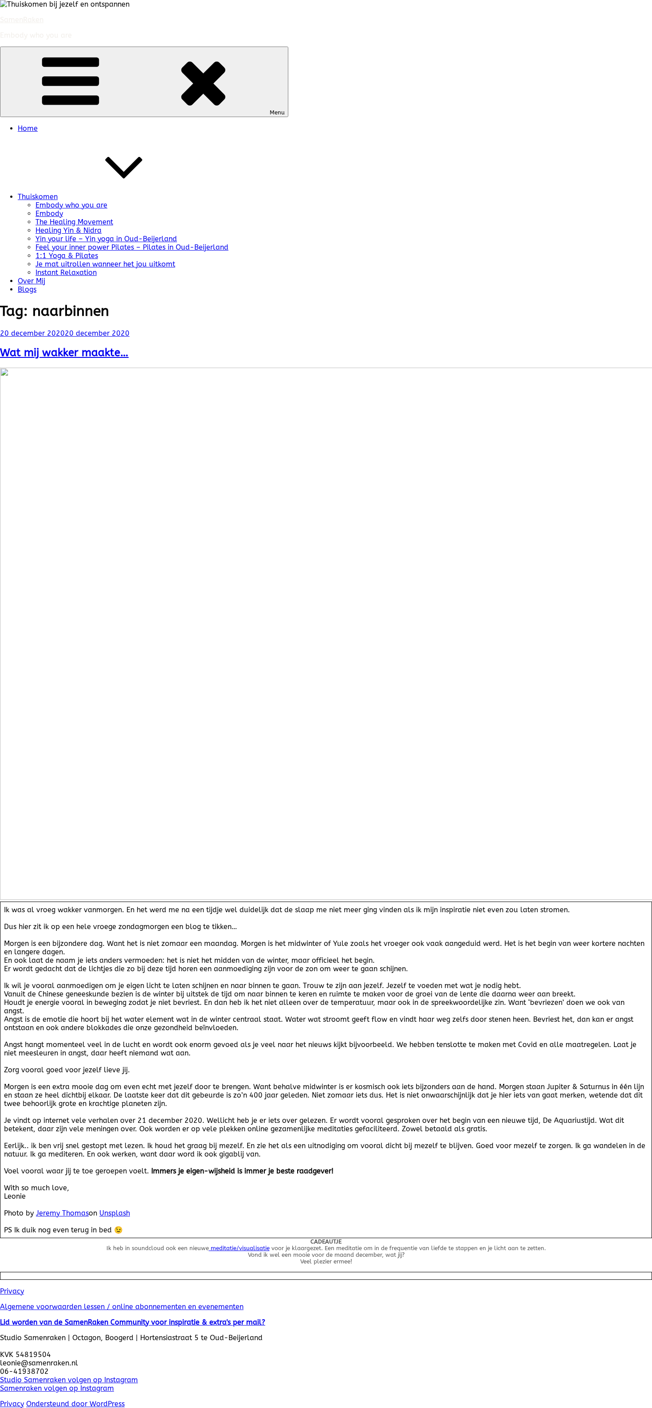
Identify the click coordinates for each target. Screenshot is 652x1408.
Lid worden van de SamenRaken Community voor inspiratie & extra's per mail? (132, 1322)
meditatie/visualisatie (239, 1248)
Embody (49, 213)
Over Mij (31, 281)
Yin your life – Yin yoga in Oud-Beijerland (106, 239)
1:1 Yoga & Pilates (66, 255)
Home (28, 128)
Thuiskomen (38, 196)
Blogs (27, 289)
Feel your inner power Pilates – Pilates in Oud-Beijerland (131, 247)
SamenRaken (21, 20)
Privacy (12, 1291)
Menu (277, 112)
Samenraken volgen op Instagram (57, 1388)
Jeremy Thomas (62, 1213)
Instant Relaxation (66, 272)
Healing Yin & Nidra (68, 230)
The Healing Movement (74, 222)
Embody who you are (71, 205)
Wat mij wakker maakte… (64, 352)
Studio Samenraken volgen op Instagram (69, 1380)
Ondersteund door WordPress (75, 1404)
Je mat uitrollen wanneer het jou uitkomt (105, 264)
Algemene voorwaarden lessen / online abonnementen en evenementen (122, 1306)
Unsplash (114, 1213)
